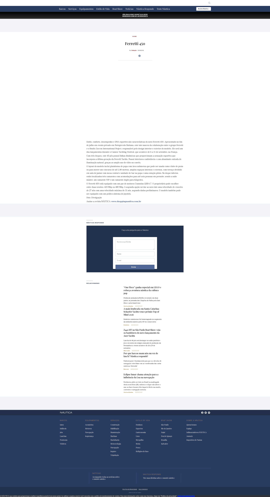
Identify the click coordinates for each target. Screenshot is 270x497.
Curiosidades (128, 306)
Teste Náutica (163, 9)
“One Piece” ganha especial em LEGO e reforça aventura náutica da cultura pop (142, 290)
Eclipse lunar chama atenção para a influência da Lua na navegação (141, 376)
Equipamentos (86, 9)
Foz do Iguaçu (166, 436)
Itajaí (163, 432)
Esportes (139, 429)
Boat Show (118, 9)
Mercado (127, 351)
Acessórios (89, 425)
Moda (138, 444)
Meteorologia (116, 444)
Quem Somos (191, 425)
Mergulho (140, 440)
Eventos (126, 325)
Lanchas (63, 436)
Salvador (164, 444)
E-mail (119, 260)
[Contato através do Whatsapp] (199, 413)
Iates (62, 425)
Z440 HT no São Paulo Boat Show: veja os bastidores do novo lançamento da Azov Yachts (142, 332)
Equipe (189, 429)
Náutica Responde (145, 9)
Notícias (129, 9)
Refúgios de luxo (142, 451)
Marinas (114, 436)
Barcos (62, 9)
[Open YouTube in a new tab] (139, 56)
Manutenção (115, 432)
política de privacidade (129, 489)
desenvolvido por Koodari (135, 492)
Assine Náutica (203, 9)
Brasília (164, 440)
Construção (115, 425)
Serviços (72, 9)
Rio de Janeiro (166, 429)
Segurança (89, 436)
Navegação (89, 432)
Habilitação (115, 429)
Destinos (139, 425)
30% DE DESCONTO (141, 16)
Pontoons (63, 440)
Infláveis (63, 429)
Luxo (138, 436)
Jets (61, 432)
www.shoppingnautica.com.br (126, 201)
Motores (88, 429)
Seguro (113, 451)
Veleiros (63, 444)
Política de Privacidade (187, 496)
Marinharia (115, 440)
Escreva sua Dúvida (124, 242)
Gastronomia (141, 432)
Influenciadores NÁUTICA (196, 432)
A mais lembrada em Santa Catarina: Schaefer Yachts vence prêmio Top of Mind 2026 (141, 311)
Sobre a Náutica (194, 420)
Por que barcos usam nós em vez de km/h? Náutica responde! (141, 355)
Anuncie (189, 436)
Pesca (138, 448)
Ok (178, 496)
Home (134, 36)
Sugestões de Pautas (194, 440)
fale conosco (143, 489)
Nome (119, 254)
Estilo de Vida (103, 9)
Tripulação (115, 455)
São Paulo (165, 425)
